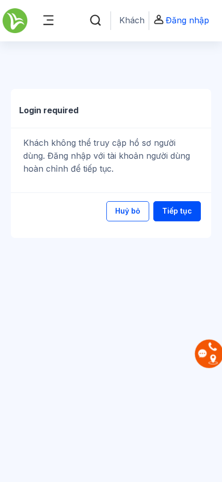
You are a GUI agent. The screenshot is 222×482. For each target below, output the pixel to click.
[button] (95, 20)
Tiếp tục (177, 210)
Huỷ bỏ (127, 210)
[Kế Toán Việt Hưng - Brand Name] (15, 20)
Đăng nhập (187, 20)
